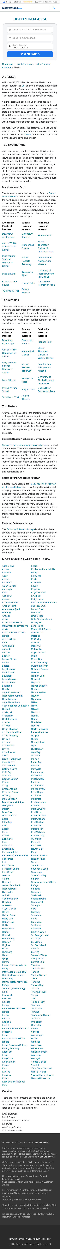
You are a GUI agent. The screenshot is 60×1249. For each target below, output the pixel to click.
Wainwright (37, 1035)
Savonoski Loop (39, 869)
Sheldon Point (38, 899)
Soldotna (36, 925)
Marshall (35, 636)
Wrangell (35, 1058)
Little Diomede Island (41, 619)
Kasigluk (6, 1022)
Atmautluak (8, 646)
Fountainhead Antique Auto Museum (45, 260)
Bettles (5, 666)
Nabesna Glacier (39, 669)
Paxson (35, 759)
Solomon (36, 928)
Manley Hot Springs (41, 629)
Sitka (33, 909)
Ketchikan (7, 1052)
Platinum (35, 782)
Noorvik (35, 726)
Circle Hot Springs (11, 759)
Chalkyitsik (7, 712)
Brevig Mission (9, 679)
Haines (5, 912)
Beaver (6, 656)
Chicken (6, 726)
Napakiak (35, 679)
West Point (36, 1045)
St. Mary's (36, 938)
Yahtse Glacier (38, 1062)
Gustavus (7, 905)
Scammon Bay (38, 875)
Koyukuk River (38, 592)
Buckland (7, 686)
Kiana (5, 1055)
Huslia (5, 948)
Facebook (32, 1214)
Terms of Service (16, 1238)
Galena (5, 879)
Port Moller (37, 829)
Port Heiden (37, 822)
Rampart (35, 842)
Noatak (35, 716)
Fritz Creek (8, 872)
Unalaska (36, 1025)
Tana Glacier (37, 968)
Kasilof (5, 1025)
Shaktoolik (36, 895)
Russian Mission (39, 855)
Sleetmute (36, 922)
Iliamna (5, 962)
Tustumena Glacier (41, 1015)
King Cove (7, 1058)
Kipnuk (5, 1065)
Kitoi (4, 1068)
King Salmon (8, 1062)
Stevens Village (39, 955)
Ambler (6, 599)
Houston (6, 942)
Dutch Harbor (9, 815)
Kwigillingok (37, 599)
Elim (4, 842)
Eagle (5, 819)
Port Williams (38, 832)
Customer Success (12, 1208)
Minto (34, 656)
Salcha (34, 862)
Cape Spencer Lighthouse (15, 706)
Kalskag (6, 1002)
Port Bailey (36, 812)
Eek (4, 825)
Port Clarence (38, 815)
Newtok (35, 696)
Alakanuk (7, 582)
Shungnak (36, 905)
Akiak (5, 576)
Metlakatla (36, 649)
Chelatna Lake (9, 719)
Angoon (6, 616)
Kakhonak (7, 995)
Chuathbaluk (8, 752)
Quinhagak (36, 839)
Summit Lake (37, 962)
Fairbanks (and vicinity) (15, 855)
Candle (5, 689)
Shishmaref (37, 902)
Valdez (34, 1028)
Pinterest (25, 1216)
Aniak (5, 619)
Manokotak (37, 632)
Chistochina (8, 745)
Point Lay (36, 795)
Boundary (7, 676)
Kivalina (6, 1072)
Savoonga (36, 872)
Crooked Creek (10, 792)
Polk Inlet (36, 799)
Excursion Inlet (10, 852)
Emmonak (7, 845)
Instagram (7, 1216)
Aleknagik (7, 589)
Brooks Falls (8, 682)
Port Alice (36, 805)
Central (6, 709)
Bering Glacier (9, 659)
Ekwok (5, 835)
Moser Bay (36, 659)
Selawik (35, 879)
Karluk (5, 1015)
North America (24, 64)
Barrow (6, 652)
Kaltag (5, 1005)
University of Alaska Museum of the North (46, 273)
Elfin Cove (7, 839)
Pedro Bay (36, 762)
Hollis (5, 925)
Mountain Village (39, 662)
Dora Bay (7, 812)
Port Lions (36, 825)
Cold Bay (6, 772)
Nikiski (34, 702)
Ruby (33, 852)
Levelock (35, 612)
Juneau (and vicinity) (13, 988)
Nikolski (35, 709)
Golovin (6, 895)
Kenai (5, 1035)
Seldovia (35, 889)
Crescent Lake (9, 789)
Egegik (5, 829)
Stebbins (35, 948)
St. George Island (40, 935)
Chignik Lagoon (10, 729)
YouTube (49, 1214)
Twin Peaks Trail (10, 291)
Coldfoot (6, 775)
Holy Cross (8, 928)
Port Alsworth (38, 809)
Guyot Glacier (9, 909)
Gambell (6, 882)
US (23, 86)
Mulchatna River (39, 666)
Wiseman (36, 1055)
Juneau (27, 134)
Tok (33, 998)
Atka (4, 642)
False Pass (7, 859)
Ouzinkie (35, 755)
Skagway (35, 912)
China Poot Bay (10, 736)
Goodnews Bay (10, 899)
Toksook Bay (38, 1002)
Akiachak (6, 572)
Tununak (35, 1012)
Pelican (35, 765)
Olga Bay (35, 752)
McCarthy (36, 639)
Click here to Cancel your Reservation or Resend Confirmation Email (24, 1177)
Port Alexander (39, 802)
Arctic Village (9, 639)
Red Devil (36, 845)
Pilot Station (37, 779)
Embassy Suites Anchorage (21, 529)
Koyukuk (35, 589)
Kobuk (5, 1078)
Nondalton (36, 722)
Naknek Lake (37, 676)
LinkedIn (17, 1216)
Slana (34, 919)
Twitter (41, 1214)
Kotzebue (36, 582)
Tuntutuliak (36, 1008)
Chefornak (7, 716)
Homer (5, 932)
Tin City (35, 988)
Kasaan (6, 1018)
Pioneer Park (44, 235)
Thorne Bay (37, 985)
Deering (6, 795)
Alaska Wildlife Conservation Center (9, 246)
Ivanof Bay (7, 978)
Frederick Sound (10, 869)
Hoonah (6, 935)
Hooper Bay (8, 938)
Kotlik (34, 579)
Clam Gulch (8, 762)
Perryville (36, 769)
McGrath (35, 642)
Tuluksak (35, 1005)
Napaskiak (36, 682)
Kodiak (34, 566)
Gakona (6, 875)
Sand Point (37, 865)
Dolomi (5, 809)
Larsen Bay (37, 609)
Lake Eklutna (8, 274)
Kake (4, 992)
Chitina (5, 749)
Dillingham (7, 805)
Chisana (6, 742)
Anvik (5, 629)
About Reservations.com (13, 1205)
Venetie (35, 1032)
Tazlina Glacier (38, 975)
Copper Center (10, 779)
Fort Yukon (8, 865)
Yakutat (35, 1065)
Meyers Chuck (38, 652)
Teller (34, 978)
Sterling (35, 952)
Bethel (5, 662)
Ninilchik (35, 712)
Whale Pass (37, 1048)
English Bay (8, 849)
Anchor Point (9, 606)
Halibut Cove (8, 915)
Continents (8, 64)
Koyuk (34, 586)
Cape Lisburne (9, 699)
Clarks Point (8, 765)
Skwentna (36, 915)
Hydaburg (7, 952)
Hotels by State (50, 1205)
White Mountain (39, 1052)
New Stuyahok (38, 692)
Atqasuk (6, 649)
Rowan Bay (37, 849)
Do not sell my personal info (36, 1208)
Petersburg (37, 772)
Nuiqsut (35, 736)
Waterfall (35, 1042)
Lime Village (37, 616)
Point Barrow (38, 789)
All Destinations (34, 1205)
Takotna (35, 965)
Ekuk (4, 832)
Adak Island (8, 566)
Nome (34, 719)
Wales (34, 1038)
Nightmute (36, 699)
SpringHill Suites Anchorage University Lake (24, 445)
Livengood (36, 622)
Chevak (6, 722)
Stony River (37, 958)
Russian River (38, 859)
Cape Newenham (11, 702)
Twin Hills (36, 1018)
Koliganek (36, 576)
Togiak (34, 995)
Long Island (37, 626)
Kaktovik (6, 998)
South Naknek (38, 932)
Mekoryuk (36, 646)
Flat (4, 862)
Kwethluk (35, 596)
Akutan (5, 579)
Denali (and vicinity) (13, 802)
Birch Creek (8, 672)
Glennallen (7, 892)
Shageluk (36, 892)
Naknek (35, 672)
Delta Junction (9, 799)
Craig (5, 785)
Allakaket (6, 596)
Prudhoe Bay (38, 835)
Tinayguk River (38, 992)
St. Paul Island (38, 945)
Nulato (34, 739)
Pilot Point (36, 775)
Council (6, 782)
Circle (5, 755)
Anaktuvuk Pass (10, 602)
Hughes (6, 945)
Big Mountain (8, 669)
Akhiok (5, 569)
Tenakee (35, 982)
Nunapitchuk (37, 742)
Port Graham (38, 819)
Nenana (35, 689)
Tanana (35, 972)
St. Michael (36, 942)
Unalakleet (36, 1022)
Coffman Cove (9, 769)
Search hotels (30, 54)
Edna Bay (7, 822)
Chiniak (6, 739)
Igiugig (5, 958)
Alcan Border (9, 586)
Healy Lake (7, 919)
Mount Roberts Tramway (26, 260)
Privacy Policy (32, 1238)
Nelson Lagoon (39, 686)
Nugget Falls (28, 283)
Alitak (5, 592)
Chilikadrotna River (12, 732)
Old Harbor (37, 749)
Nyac (33, 745)
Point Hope (37, 792)
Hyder (5, 955)
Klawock (6, 1075)
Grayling (6, 902)
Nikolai (34, 706)
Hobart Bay (8, 922)
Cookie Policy (45, 1238)
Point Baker (37, 785)
